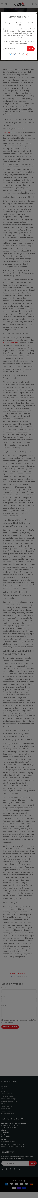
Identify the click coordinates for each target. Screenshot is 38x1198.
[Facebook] (14, 54)
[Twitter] (10, 54)
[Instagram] (22, 54)
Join (31, 49)
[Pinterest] (18, 54)
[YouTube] (26, 54)
